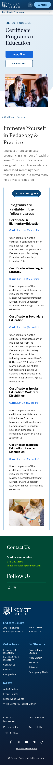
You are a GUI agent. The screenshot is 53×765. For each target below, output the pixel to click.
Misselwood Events (13, 699)
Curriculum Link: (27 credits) (24, 403)
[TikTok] (42, 742)
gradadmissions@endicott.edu (24, 565)
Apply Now (19, 54)
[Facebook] (11, 742)
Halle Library (35, 657)
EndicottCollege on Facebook (9, 588)
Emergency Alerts (38, 672)
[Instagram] (18, 742)
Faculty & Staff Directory (11, 658)
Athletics (34, 667)
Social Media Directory (26, 748)
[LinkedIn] (34, 742)
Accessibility (35, 727)
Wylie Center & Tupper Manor (19, 704)
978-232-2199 (15, 561)
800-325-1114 (35, 631)
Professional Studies (35, 651)
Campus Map (10, 674)
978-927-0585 (36, 627)
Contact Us (9, 664)
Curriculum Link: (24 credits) (24, 327)
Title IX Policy (10, 733)
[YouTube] (26, 742)
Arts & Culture (11, 689)
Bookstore (34, 662)
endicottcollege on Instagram (14, 588)
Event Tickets (10, 694)
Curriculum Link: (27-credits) (24, 230)
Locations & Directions (9, 651)
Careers (7, 669)
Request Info (19, 63)
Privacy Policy (10, 727)
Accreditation (36, 717)
